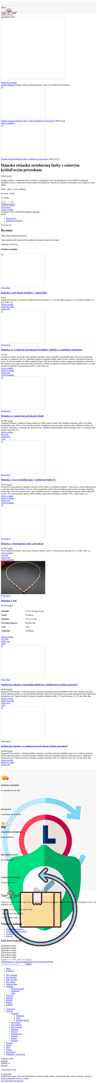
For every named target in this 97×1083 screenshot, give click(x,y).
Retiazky (11, 85)
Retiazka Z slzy (9, 600)
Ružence (14, 1041)
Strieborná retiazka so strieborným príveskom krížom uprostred (34, 746)
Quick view (5, 309)
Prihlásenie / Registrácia (15, 1054)
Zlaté (13, 993)
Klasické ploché (17, 989)
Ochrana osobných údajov (16, 931)
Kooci (29, 959)
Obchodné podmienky (15, 929)
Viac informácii (7, 1081)
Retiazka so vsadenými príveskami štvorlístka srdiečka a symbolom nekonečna (41, 349)
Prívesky (14, 1032)
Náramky (15, 1013)
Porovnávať (11, 1052)
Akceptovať (18, 1081)
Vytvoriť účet (6, 1074)
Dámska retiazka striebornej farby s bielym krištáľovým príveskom (28, 121)
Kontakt (9, 936)
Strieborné (15, 991)
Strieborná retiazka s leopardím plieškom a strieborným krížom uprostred (39, 684)
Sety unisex (15, 1022)
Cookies (9, 934)
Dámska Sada (16, 1034)
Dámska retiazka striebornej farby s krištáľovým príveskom (25, 159)
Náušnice (15, 1029)
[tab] (51, 218)
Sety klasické (16, 1025)
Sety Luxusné (16, 1027)
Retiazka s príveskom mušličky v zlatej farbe (24, 292)
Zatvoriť (4, 1061)
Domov (4, 85)
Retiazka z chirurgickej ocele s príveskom (22, 543)
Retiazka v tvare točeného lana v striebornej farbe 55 (28, 479)
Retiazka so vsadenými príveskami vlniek (22, 416)
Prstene (14, 1038)
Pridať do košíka (8, 205)
